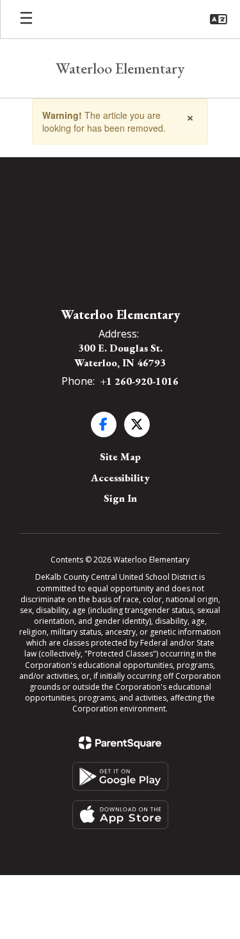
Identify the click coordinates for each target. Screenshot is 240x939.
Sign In (120, 498)
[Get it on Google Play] (120, 776)
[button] (218, 19)
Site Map (120, 456)
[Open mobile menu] (26, 19)
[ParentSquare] (120, 742)
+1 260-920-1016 (139, 381)
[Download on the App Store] (120, 814)
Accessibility (120, 478)
